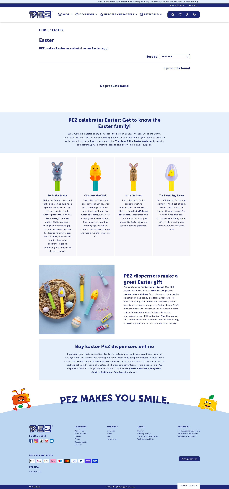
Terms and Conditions (147, 436)
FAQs (109, 434)
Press (77, 439)
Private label (81, 434)
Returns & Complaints (188, 434)
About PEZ (79, 431)
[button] (65, 14)
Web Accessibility (145, 439)
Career (78, 436)
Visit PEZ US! (35, 471)
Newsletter (112, 439)
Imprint (140, 431)
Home (43, 30)
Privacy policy (144, 434)
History (78, 445)
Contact (111, 431)
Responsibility (81, 442)
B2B (108, 436)
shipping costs (127, 487)
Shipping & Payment (187, 436)
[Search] (173, 14)
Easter (57, 30)
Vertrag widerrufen (189, 459)
